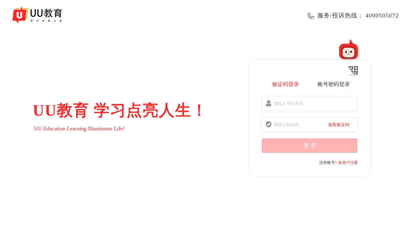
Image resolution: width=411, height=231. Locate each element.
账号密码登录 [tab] (333, 84)
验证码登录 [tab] (285, 84)
